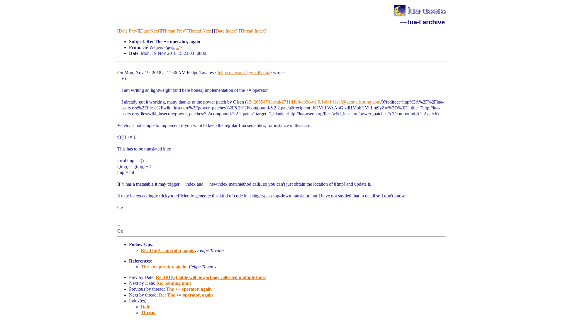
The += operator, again (163, 266)
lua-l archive (426, 22)
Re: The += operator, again (168, 250)
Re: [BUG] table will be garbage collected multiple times (211, 277)
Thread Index (252, 30)
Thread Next (199, 30)
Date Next (149, 30)
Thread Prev (173, 30)
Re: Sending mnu (173, 283)
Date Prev (128, 30)
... (177, 47)
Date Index (226, 30)
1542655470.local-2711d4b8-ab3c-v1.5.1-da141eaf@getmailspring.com (313, 101)
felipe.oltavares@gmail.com (243, 72)
